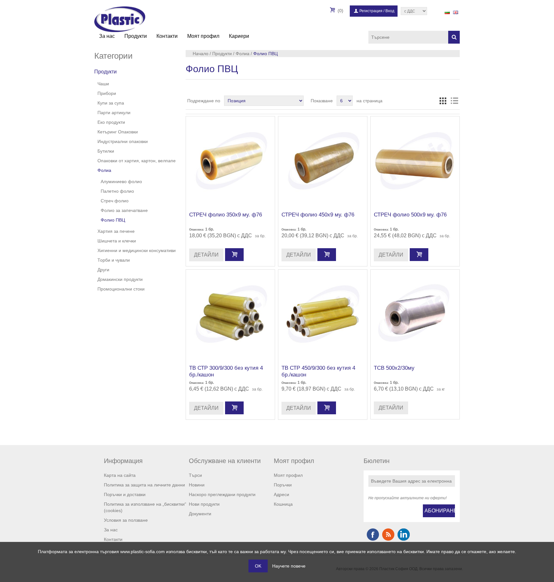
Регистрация (370, 11)
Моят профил (203, 36)
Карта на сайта (120, 475)
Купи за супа (110, 102)
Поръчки (283, 484)
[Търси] (454, 37)
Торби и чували (113, 260)
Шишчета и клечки (116, 240)
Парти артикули (113, 112)
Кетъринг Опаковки (117, 131)
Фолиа (104, 170)
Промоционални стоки (121, 288)
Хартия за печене (116, 231)
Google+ (404, 534)
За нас (107, 36)
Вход (389, 11)
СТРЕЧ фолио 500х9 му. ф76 (410, 215)
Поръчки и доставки (125, 494)
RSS (388, 534)
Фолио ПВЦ (113, 220)
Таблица (443, 101)
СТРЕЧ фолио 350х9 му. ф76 (225, 215)
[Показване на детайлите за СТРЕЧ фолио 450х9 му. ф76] (322, 160)
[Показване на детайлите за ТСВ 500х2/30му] (415, 314)
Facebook (373, 534)
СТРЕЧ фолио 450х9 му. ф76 (317, 215)
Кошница (283, 504)
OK (258, 566)
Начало (200, 53)
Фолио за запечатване (124, 210)
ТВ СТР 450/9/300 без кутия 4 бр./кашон (318, 371)
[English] (455, 12)
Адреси (281, 494)
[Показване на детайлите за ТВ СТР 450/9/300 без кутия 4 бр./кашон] (322, 314)
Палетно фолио (117, 191)
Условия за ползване (126, 520)
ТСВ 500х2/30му (394, 368)
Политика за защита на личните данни (144, 484)
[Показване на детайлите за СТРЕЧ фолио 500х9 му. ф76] (415, 160)
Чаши (103, 83)
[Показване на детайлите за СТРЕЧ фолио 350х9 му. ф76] (230, 160)
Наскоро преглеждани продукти (222, 494)
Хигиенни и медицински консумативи (136, 250)
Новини (197, 484)
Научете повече (289, 566)
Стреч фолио (115, 200)
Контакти (167, 36)
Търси (195, 475)
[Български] (447, 12)
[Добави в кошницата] (234, 254)
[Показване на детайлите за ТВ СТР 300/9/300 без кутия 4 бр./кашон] (230, 314)
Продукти (135, 36)
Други (103, 269)
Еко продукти (111, 122)
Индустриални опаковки (122, 141)
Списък (454, 101)
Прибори (106, 93)
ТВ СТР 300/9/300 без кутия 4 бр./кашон (226, 371)
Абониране (439, 510)
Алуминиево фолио (121, 181)
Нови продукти (204, 504)
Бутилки (105, 151)
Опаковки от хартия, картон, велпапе (136, 160)
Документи (200, 513)
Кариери (239, 36)
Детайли (206, 254)
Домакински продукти (120, 279)
